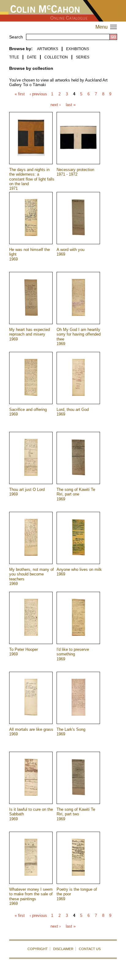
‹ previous (38, 94)
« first (20, 94)
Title (14, 57)
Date (31, 57)
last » (71, 105)
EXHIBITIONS (77, 49)
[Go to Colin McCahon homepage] (63, 11)
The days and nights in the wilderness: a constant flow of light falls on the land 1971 (31, 179)
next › (55, 105)
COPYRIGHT (38, 949)
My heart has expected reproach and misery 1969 (29, 334)
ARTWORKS (47, 49)
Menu (107, 27)
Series (82, 57)
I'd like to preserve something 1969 (73, 654)
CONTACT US (90, 949)
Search (16, 36)
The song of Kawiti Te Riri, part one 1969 (76, 494)
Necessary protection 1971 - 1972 (75, 172)
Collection (56, 57)
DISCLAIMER (63, 949)
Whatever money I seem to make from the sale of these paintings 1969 (31, 896)
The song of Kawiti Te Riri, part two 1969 (76, 814)
